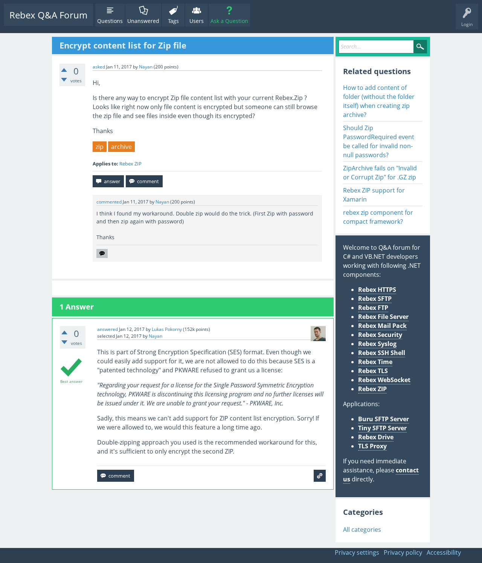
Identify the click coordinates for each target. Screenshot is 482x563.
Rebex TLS (373, 371)
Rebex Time (375, 362)
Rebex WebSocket (384, 380)
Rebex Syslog (377, 344)
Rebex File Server (383, 317)
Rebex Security (380, 335)
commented (109, 202)
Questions (110, 20)
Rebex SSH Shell (381, 353)
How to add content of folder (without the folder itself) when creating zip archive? (379, 101)
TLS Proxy (372, 446)
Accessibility (444, 552)
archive (121, 147)
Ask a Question (229, 20)
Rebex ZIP (130, 163)
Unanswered (143, 20)
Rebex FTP (373, 308)
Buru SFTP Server (383, 419)
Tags (173, 20)
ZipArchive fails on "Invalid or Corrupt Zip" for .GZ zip (380, 172)
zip (100, 147)
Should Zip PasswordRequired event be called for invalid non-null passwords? (378, 141)
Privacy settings (357, 552)
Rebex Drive (376, 437)
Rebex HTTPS (377, 289)
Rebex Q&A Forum (48, 15)
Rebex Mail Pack (382, 326)
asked (99, 67)
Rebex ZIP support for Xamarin (374, 194)
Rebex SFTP (375, 298)
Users (196, 20)
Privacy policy (403, 552)
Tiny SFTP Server (382, 428)
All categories (362, 529)
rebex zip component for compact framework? (378, 217)
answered (107, 329)
